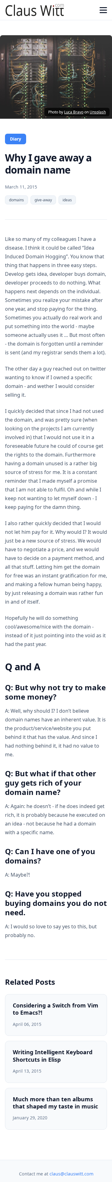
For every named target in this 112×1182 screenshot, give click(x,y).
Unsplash (98, 112)
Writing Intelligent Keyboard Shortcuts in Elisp (52, 1055)
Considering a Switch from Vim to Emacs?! (55, 1009)
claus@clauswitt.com (71, 1174)
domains (16, 200)
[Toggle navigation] (103, 10)
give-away (43, 200)
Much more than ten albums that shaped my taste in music (55, 1102)
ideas (67, 200)
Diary (15, 139)
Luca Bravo (73, 112)
